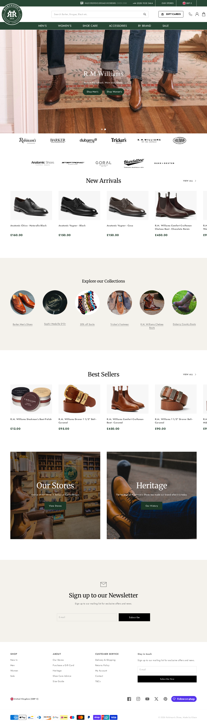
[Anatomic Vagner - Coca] (127, 205)
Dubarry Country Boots (184, 324)
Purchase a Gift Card (63, 665)
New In (13, 660)
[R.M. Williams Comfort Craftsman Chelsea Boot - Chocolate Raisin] (176, 205)
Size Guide (58, 681)
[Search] (145, 14)
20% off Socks (87, 324)
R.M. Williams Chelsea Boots (152, 326)
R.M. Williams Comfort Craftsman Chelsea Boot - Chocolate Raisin (173, 227)
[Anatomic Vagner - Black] (79, 205)
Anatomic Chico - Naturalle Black (28, 225)
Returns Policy (102, 665)
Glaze (194, 717)
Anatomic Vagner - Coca (120, 225)
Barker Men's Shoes (23, 324)
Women (14, 670)
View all (188, 180)
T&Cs (98, 681)
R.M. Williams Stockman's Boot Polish (31, 419)
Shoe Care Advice (62, 676)
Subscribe (134, 617)
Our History (152, 505)
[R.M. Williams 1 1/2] (176, 399)
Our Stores (168, 3)
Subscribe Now (167, 679)
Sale (12, 676)
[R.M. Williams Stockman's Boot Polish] (31, 399)
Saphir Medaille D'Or (55, 323)
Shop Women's (114, 91)
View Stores (55, 505)
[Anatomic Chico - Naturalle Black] (31, 205)
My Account (101, 670)
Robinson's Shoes (174, 717)
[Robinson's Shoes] (12, 14)
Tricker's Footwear (119, 324)
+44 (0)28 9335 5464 (143, 3)
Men (12, 665)
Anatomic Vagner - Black (72, 225)
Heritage (57, 670)
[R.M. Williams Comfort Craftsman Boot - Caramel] (127, 399)
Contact (99, 676)
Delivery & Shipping (105, 660)
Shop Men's (92, 91)
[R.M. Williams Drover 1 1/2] (79, 399)
